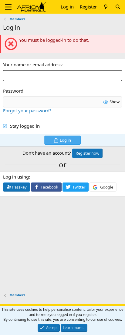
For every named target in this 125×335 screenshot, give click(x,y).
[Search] (118, 6)
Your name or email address (32, 64)
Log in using (16, 177)
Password (13, 91)
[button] (8, 7)
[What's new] (106, 6)
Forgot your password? (27, 110)
